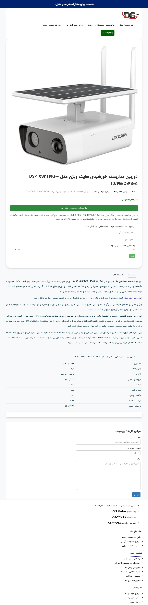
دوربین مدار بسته (131, 298)
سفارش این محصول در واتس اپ (74, 208)
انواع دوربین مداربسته (106, 25)
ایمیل (138, 448)
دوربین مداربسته (126, 25)
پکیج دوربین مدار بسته (52, 25)
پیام (138, 458)
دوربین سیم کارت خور (74, 25)
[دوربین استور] (74, 15)
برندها (90, 25)
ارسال (136, 494)
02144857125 (107, 33)
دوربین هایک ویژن (130, 332)
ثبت (132, 256)
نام (139, 437)
